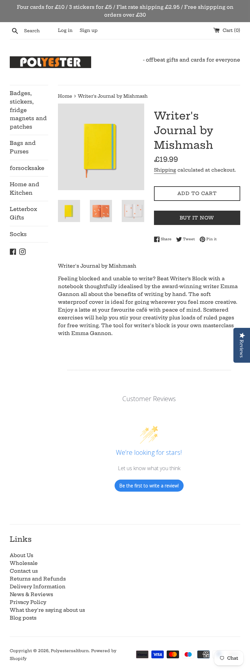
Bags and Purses (23, 147)
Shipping (165, 170)
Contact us (24, 571)
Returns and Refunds (38, 579)
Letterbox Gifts (23, 213)
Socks (18, 234)
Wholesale (24, 563)
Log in (65, 30)
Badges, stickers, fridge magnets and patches (28, 110)
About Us (21, 555)
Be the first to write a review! (149, 486)
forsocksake (27, 168)
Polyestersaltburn (70, 650)
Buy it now (197, 218)
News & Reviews (31, 594)
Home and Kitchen (24, 188)
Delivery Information (37, 586)
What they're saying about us (47, 610)
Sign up (89, 30)
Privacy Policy (28, 602)
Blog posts (23, 618)
